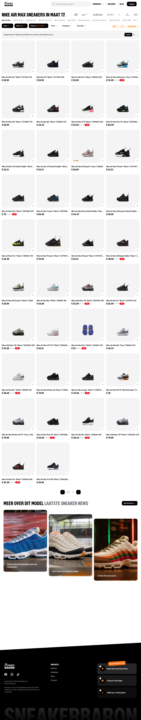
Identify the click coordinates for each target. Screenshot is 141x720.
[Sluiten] (135, 34)
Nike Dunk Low (31, 20)
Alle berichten (128, 503)
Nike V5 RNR (126, 20)
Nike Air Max (6, 20)
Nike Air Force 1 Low (45, 20)
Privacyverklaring (10, 683)
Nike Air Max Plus (84, 20)
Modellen (54, 672)
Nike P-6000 (72, 20)
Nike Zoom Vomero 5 (100, 20)
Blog (52, 676)
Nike (114, 26)
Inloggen (132, 4)
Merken (54, 668)
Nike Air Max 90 (59, 20)
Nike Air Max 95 (114, 20)
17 (122, 26)
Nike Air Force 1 (18, 20)
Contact (54, 680)
